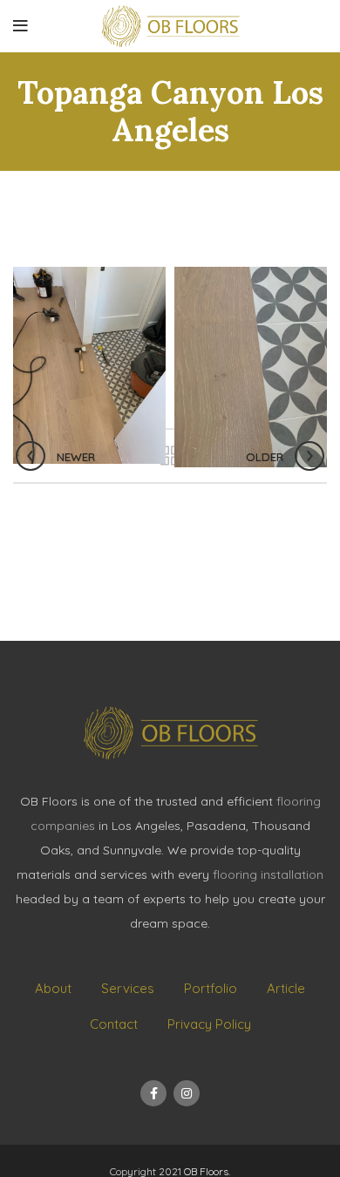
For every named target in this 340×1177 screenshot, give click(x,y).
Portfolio (210, 988)
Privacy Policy (209, 1024)
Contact (114, 1024)
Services (127, 988)
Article (286, 988)
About (53, 988)
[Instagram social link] (186, 1093)
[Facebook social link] (153, 1093)
